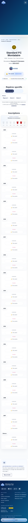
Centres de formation (5, 496)
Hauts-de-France (20, 58)
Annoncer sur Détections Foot (7, 511)
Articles (2, 502)
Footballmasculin (9, 91)
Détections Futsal (18, 498)
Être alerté (14, 136)
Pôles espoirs (4, 498)
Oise (14, 58)
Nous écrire (7, 475)
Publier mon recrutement (7, 508)
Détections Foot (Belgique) (20, 494)
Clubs (2, 494)
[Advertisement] (14, 19)
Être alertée (14, 142)
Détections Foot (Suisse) (20, 496)
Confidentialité (4, 517)
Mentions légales (11, 517)
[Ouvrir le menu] (25, 2)
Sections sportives (5, 500)
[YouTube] (19, 489)
